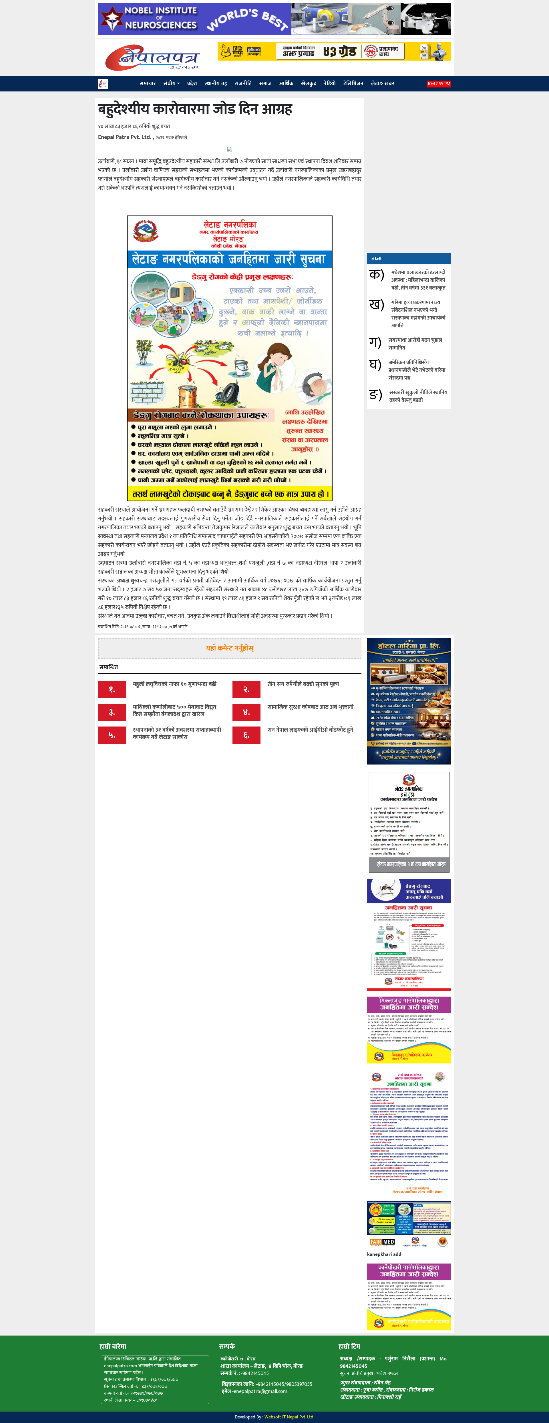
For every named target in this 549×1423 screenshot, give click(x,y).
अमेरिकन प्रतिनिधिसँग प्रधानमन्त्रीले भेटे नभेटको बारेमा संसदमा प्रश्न (417, 370)
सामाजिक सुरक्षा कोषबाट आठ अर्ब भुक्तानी (310, 707)
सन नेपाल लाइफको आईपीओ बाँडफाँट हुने (310, 730)
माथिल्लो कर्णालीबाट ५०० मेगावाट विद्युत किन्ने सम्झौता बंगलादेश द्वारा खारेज (174, 710)
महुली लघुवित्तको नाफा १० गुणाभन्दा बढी (174, 684)
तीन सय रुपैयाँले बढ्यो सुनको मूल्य (303, 684)
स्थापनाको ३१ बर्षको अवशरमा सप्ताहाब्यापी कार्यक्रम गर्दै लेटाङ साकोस (177, 733)
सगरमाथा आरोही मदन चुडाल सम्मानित (415, 344)
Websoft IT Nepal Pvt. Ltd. (289, 1417)
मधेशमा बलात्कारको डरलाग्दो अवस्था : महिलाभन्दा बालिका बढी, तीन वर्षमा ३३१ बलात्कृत (418, 280)
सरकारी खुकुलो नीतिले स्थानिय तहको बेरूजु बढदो (418, 396)
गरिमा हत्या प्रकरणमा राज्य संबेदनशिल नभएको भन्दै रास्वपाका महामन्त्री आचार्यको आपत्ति (418, 314)
